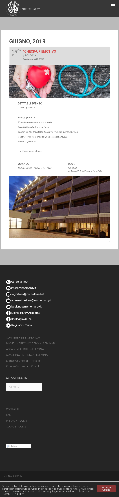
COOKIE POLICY (16, 426)
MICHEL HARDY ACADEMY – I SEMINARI (31, 343)
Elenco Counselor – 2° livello (23, 366)
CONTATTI (12, 409)
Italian (14, 446)
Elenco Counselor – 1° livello (23, 360)
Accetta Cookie (106, 488)
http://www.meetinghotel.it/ (30, 151)
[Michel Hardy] (23, 8)
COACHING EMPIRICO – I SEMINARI (28, 354)
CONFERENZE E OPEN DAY (23, 337)
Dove (71, 163)
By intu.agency (13, 475)
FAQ (8, 414)
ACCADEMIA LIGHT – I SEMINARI (26, 349)
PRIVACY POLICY (16, 420)
